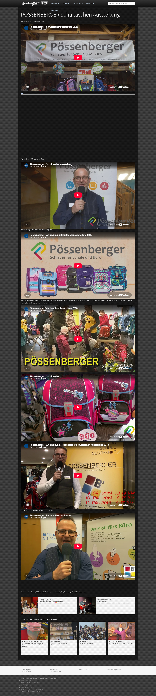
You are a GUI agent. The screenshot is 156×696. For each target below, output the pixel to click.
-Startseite (57, 592)
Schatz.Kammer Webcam (28, 687)
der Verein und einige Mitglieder (30, 682)
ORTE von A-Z (78, 4)
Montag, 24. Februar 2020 (38, 592)
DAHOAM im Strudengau (60, 4)
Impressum (24, 684)
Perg (62, 592)
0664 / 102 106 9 (83, 670)
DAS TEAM (54, 10)
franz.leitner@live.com (114, 670)
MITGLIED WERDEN (27, 686)
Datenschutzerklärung (27, 680)
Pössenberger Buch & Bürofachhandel (75, 592)
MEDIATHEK (90, 4)
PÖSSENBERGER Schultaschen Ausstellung (70, 14)
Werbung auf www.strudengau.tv (31, 691)
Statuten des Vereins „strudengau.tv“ (32, 689)
